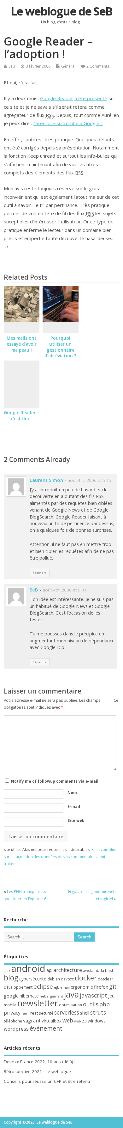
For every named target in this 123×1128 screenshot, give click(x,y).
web (67, 1020)
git (113, 986)
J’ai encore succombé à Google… (68, 123)
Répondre (39, 573)
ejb (56, 987)
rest (34, 1013)
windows (97, 1021)
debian (53, 979)
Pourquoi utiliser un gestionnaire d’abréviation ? (60, 347)
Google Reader (56, 98)
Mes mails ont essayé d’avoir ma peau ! (22, 344)
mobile (10, 1005)
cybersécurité (32, 979)
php (104, 1004)
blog (11, 978)
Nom (72, 792)
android (28, 968)
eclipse (43, 986)
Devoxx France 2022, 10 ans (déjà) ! (39, 1061)
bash (109, 970)
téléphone (13, 1021)
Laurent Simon (46, 480)
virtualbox (52, 1021)
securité (46, 1013)
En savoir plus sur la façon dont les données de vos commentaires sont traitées (60, 856)
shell (84, 1013)
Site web (76, 820)
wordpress (16, 1028)
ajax (7, 970)
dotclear (105, 979)
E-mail (73, 806)
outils (90, 1004)
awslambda (93, 970)
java (71, 994)
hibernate (29, 996)
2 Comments (97, 66)
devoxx (67, 979)
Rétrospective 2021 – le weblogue (37, 1071)
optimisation (70, 1005)
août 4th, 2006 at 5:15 (89, 480)
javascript (93, 995)
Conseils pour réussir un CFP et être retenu (47, 1081)
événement (46, 1028)
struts (98, 1012)
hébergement (51, 996)
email (65, 987)
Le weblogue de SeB (61, 11)
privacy (12, 1012)
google (11, 995)
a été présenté (90, 98)
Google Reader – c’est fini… (21, 415)
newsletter (37, 1003)
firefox (101, 987)
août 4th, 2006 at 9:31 (64, 590)
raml (25, 1013)
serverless (66, 1012)
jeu (111, 996)
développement (18, 987)
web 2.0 (80, 1021)
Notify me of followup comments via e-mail (54, 781)
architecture (67, 970)
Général (68, 66)
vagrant (32, 1020)
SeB (12, 66)
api (49, 970)
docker (86, 978)
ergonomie (82, 987)
